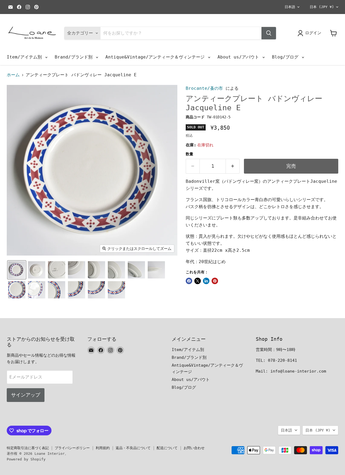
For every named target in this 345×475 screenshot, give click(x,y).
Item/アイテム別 (25, 57)
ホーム (13, 75)
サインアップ (25, 395)
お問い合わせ (194, 448)
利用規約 (103, 448)
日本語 (290, 7)
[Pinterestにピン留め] (215, 281)
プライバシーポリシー (72, 448)
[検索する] (268, 33)
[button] (17, 270)
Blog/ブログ (286, 57)
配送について (167, 448)
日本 (322, 7)
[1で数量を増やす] (233, 166)
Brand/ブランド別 (75, 57)
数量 (189, 154)
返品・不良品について (133, 448)
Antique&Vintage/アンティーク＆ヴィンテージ (156, 57)
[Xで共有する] (197, 281)
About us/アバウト (240, 57)
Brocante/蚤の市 (204, 88)
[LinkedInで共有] (206, 281)
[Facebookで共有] (189, 281)
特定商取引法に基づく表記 (28, 448)
